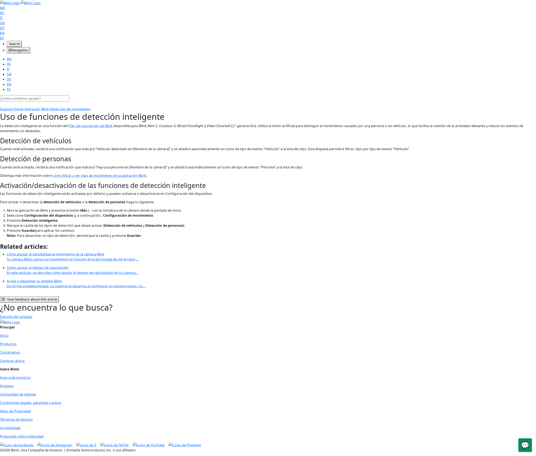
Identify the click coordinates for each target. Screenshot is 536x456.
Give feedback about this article (32, 299)
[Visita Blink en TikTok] (114, 444)
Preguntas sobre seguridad (22, 436)
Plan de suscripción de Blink (90, 126)
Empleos (7, 386)
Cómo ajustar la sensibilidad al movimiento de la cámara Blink (73, 257)
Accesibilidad (10, 428)
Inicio (4, 335)
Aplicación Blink (36, 109)
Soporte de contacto (16, 316)
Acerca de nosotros (15, 377)
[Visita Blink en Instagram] (55, 444)
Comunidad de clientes (18, 394)
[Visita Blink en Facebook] (17, 444)
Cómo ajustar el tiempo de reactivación (72, 270)
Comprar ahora (12, 360)
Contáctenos (10, 352)
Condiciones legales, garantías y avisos (30, 402)
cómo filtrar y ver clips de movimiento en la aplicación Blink (99, 175)
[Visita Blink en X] (86, 444)
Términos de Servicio (16, 419)
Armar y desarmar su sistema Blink (76, 283)
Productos (8, 344)
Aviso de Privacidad (15, 411)
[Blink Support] (20, 2)
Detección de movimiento (70, 109)
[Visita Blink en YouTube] (149, 444)
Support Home (11, 109)
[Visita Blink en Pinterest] (185, 444)
